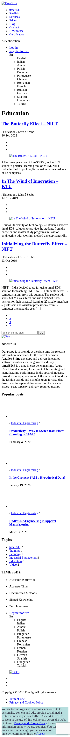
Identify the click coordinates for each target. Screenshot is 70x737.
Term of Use (17, 699)
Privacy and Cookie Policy (30, 723)
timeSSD (14, 9)
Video (13, 564)
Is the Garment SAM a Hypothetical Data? (37, 477)
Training (14, 550)
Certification (16, 34)
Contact (14, 27)
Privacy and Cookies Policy (26, 702)
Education (15, 561)
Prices (13, 20)
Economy (15, 554)
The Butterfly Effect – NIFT (30, 123)
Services (14, 16)
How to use (16, 31)
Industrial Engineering (24, 423)
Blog (12, 24)
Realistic (14, 13)
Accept (40, 733)
